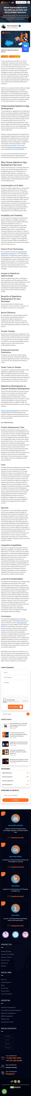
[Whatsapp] (4, 1092)
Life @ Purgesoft (6, 982)
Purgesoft (10, 1074)
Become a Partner (6, 957)
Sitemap (3, 966)
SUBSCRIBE (15, 800)
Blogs (2, 985)
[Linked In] (20, 26)
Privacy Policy (5, 991)
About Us (4, 979)
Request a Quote (21, 2)
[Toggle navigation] (28, 2)
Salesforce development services (17, 147)
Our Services (4, 988)
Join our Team (5, 960)
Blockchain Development (8, 1007)
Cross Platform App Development (11, 1010)
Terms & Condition (6, 994)
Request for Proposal (7, 954)
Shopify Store (5, 1019)
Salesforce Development (8, 1013)
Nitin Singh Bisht (12, 26)
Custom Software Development (10, 410)
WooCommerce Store (7, 1022)
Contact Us (4, 963)
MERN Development (7, 1016)
